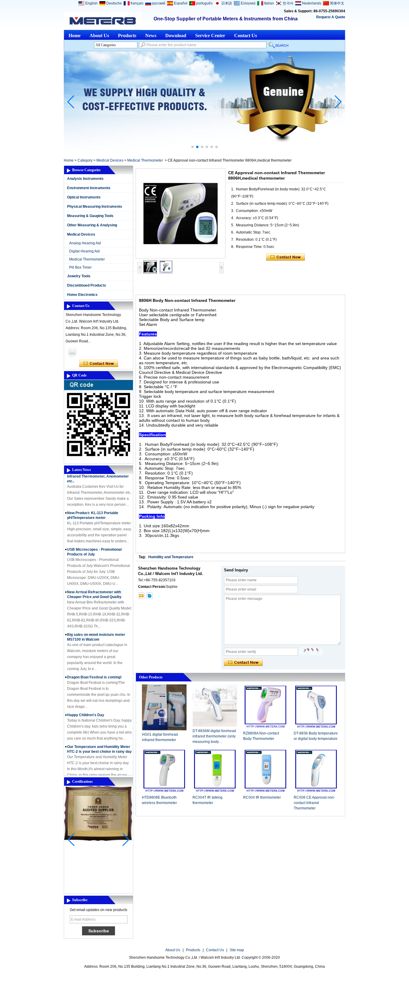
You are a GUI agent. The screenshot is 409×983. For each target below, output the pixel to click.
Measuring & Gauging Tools (90, 216)
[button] (192, 147)
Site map (237, 950)
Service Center (210, 35)
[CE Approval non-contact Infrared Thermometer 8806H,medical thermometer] (180, 213)
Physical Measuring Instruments (94, 206)
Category (85, 160)
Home (75, 35)
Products (127, 35)
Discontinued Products (86, 285)
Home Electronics (82, 295)
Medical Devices (109, 160)
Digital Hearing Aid (84, 251)
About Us (99, 35)
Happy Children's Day (85, 709)
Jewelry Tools (78, 276)
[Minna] (72, 352)
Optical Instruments (84, 197)
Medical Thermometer (145, 160)
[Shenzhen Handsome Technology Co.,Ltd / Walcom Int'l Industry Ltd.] (102, 21)
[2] (204, 150)
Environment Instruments (88, 188)
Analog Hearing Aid (85, 243)
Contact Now (98, 364)
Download (175, 35)
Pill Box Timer (80, 267)
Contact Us (245, 35)
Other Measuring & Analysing (92, 225)
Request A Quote (330, 17)
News (150, 35)
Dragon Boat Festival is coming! (94, 671)
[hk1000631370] (149, 595)
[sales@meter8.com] (141, 595)
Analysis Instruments (85, 179)
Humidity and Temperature (170, 557)
